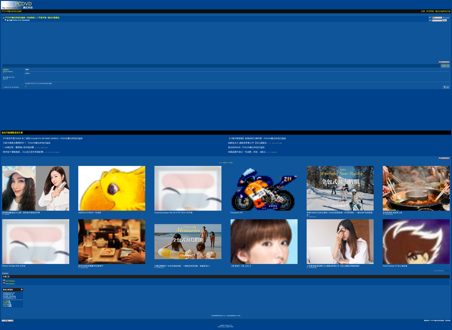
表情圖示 (5, 303)
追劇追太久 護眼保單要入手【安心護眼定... (248, 143)
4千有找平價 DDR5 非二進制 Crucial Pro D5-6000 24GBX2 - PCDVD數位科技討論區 (43, 138)
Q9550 (6, 70)
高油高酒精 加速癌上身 (392, 213)
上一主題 (223, 162)
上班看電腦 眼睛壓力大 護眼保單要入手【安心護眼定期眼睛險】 (333, 266)
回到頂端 (447, 320)
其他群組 (31, 18)
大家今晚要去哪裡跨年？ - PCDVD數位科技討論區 (26, 143)
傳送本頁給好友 (10, 283)
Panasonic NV (237, 213)
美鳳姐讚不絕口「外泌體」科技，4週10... (247, 152)
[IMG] (4, 304)
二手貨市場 (41, 18)
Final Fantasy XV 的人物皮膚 (395, 266)
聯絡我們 (426, 320)
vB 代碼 (5, 301)
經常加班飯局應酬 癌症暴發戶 (90, 266)
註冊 (423, 11)
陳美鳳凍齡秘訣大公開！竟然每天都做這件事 (21, 213)
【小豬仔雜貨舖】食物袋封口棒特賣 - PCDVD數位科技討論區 (257, 138)
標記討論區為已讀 (442, 11)
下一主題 (229, 162)
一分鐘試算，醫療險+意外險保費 (18, 147)
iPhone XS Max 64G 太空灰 (13, 266)
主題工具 (445, 66)
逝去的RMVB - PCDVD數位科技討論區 (246, 147)
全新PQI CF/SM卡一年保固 (89, 213)
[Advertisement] (73, 39)
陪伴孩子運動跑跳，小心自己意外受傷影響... (24, 152)
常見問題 (430, 11)
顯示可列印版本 (10, 281)
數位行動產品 (53, 18)
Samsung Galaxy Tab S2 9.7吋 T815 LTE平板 (173, 213)
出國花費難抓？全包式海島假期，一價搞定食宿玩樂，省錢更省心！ (182, 266)
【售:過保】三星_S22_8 (241, 266)
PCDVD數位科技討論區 (12, 11)
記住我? (447, 17)
